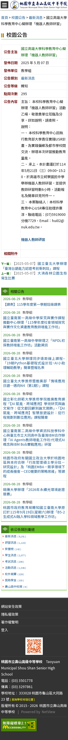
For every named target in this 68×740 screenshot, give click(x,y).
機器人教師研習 (33, 239)
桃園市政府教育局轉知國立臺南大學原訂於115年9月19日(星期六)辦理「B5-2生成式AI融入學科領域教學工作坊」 (34, 512)
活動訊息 (15, 567)
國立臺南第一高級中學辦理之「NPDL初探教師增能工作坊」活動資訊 (34, 342)
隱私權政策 (9, 614)
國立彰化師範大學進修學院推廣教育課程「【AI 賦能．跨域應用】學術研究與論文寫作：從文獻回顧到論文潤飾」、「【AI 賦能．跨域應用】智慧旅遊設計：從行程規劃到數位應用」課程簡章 (34, 408)
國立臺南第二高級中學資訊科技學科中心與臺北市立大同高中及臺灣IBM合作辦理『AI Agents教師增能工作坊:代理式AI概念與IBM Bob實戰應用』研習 (34, 437)
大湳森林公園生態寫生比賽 (34, 275)
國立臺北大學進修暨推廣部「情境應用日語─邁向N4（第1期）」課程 (34, 383)
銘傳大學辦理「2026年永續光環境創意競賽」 (34, 492)
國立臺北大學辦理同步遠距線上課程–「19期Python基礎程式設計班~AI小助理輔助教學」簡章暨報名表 (34, 363)
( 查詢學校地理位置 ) (22, 699)
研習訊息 (15, 542)
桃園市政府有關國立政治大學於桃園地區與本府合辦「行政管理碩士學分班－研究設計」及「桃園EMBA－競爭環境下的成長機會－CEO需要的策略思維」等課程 (34, 467)
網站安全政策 (11, 606)
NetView (48, 711)
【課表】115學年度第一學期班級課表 (32, 304)
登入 (4, 629)
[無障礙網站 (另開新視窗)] (34, 725)
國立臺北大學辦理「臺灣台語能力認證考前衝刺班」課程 (34, 266)
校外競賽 (14, 574)
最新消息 (15, 536)
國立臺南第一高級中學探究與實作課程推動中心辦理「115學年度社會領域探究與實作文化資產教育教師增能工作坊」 (34, 322)
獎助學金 (14, 580)
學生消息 (15, 555)
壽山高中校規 (16, 586)
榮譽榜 (13, 549)
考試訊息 (14, 561)
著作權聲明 (9, 622)
